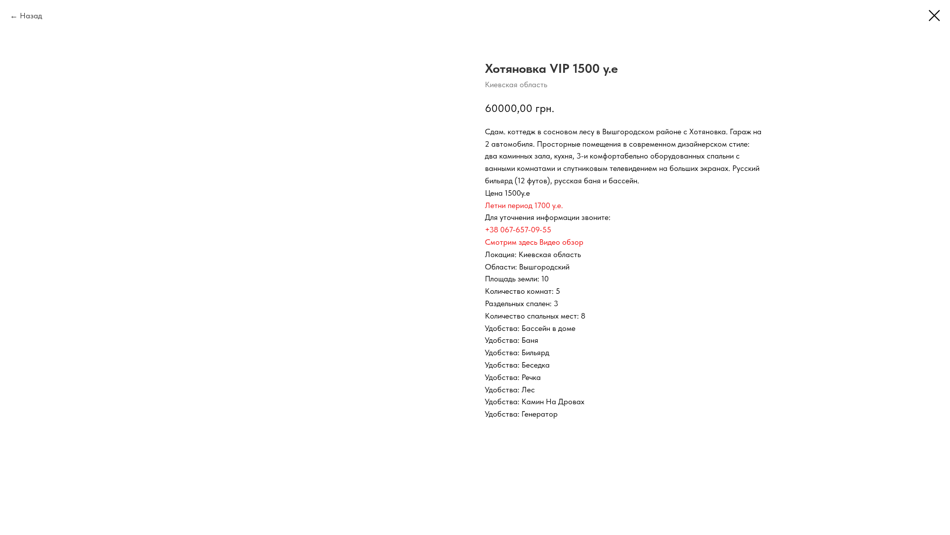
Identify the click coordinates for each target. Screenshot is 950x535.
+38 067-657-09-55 (518, 229)
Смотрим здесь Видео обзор (534, 242)
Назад (31, 15)
